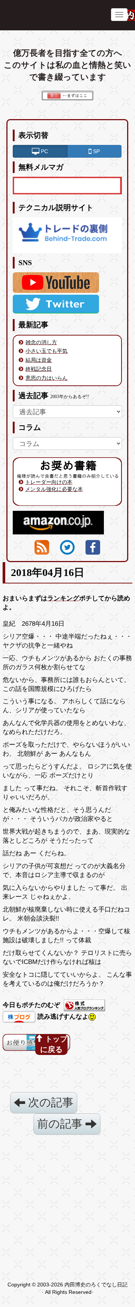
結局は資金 (39, 360)
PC (43, 151)
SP (96, 151)
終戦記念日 (39, 369)
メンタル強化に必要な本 (54, 489)
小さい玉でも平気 (47, 351)
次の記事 (49, 1102)
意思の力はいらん (47, 378)
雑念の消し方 (41, 342)
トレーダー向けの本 (48, 482)
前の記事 (61, 1124)
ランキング (63, 598)
